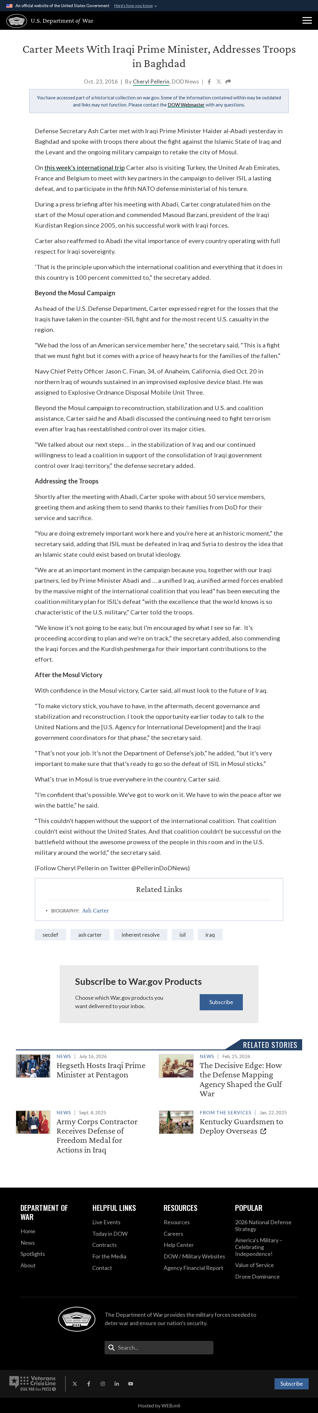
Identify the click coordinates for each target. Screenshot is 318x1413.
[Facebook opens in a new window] (88, 1383)
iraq (210, 934)
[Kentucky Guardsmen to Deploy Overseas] (228, 1123)
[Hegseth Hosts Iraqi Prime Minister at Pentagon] (85, 1067)
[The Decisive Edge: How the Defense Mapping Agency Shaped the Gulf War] (228, 1076)
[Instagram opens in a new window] (102, 1383)
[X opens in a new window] (75, 1383)
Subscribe (221, 1002)
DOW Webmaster (186, 104)
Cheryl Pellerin (151, 81)
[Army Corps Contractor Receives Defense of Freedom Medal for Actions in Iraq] (85, 1132)
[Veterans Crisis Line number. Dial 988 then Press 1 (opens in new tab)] (32, 1384)
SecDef (50, 934)
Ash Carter (95, 910)
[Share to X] (219, 82)
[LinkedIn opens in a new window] (116, 1383)
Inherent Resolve (141, 934)
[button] (307, 20)
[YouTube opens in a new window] (130, 1383)
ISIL (182, 934)
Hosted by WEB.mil (159, 1405)
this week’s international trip (84, 167)
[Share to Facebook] (210, 82)
